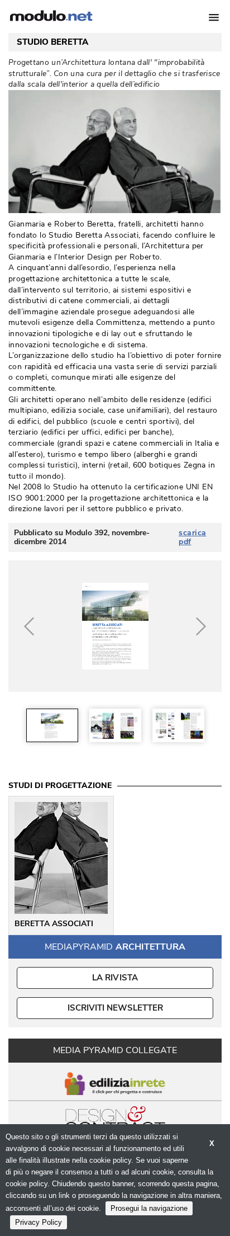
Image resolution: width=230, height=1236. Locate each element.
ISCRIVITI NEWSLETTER (115, 1007)
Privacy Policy (38, 1222)
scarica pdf (193, 537)
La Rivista (115, 977)
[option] (52, 725)
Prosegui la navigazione (149, 1208)
